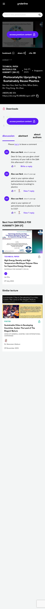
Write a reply (26, 166)
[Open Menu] (4, 4)
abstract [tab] (23, 135)
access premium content (21, 34)
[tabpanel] (22, 178)
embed (5, 60)
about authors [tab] (37, 136)
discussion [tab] (8, 135)
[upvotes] (12, 166)
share (20, 53)
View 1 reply (29, 191)
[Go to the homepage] (22, 4)
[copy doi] (39, 96)
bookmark (6, 53)
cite (30, 53)
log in (17, 144)
